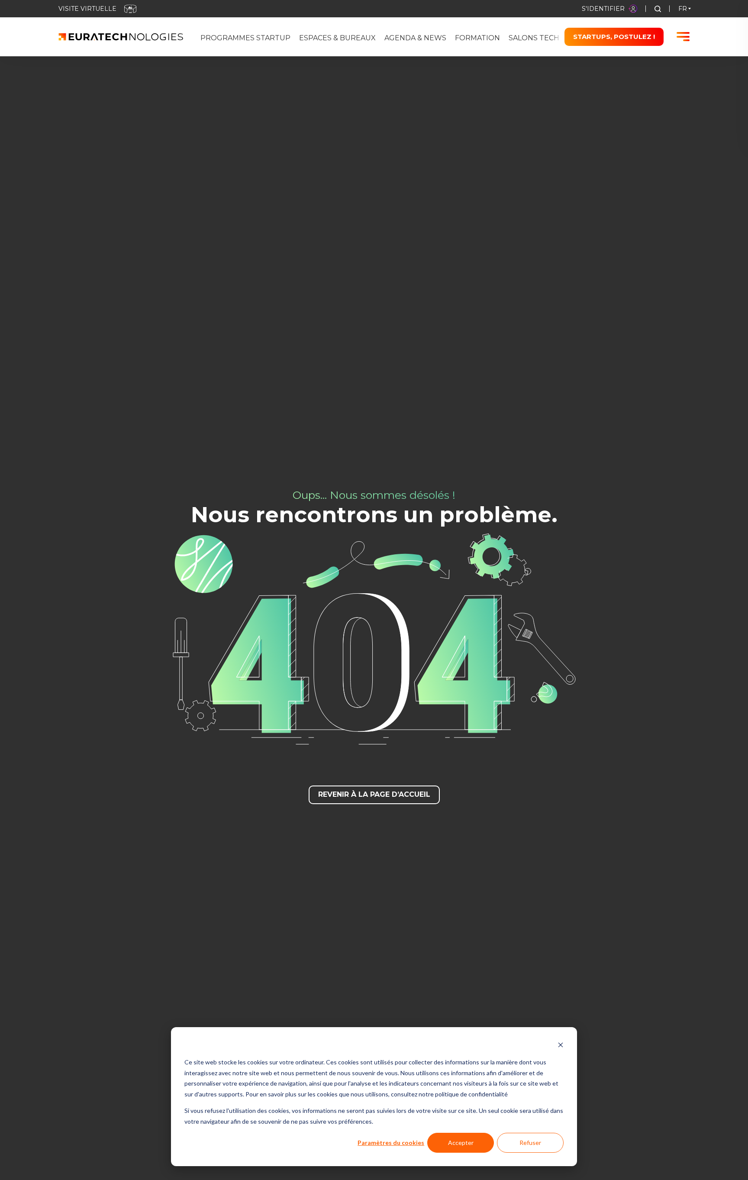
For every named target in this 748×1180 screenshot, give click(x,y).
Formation (477, 38)
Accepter (461, 1142)
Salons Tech (534, 38)
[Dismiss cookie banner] (561, 1046)
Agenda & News (415, 38)
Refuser (530, 1142)
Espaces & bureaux (337, 38)
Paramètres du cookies (391, 1142)
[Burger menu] (683, 36)
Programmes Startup (245, 38)
